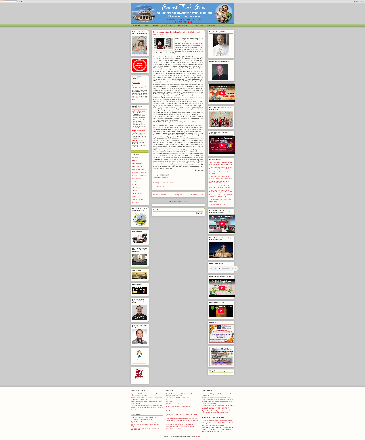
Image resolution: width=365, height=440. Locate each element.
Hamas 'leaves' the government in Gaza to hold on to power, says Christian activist (182, 421)
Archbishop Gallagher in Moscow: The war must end (146, 405)
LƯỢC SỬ (146, 26)
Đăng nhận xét (160, 186)
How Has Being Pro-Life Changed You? (178, 397)
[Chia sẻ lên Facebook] (166, 175)
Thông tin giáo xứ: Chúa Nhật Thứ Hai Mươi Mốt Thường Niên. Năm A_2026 (220, 163)
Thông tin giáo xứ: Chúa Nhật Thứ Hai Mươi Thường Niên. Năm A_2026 (220, 168)
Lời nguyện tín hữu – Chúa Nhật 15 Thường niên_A (217, 423)
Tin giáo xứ (135, 190)
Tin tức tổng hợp (137, 193)
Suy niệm (135, 181)
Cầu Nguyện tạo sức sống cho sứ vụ (213, 425)
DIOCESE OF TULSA (184, 26)
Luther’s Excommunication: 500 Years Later (144, 417)
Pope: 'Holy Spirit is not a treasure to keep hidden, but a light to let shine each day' (147, 394)
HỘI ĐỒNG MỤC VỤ (159, 26)
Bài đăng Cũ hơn (197, 195)
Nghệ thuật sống (137, 178)
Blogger (198, 436)
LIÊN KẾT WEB (211, 26)
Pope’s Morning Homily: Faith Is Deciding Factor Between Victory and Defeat (180, 394)
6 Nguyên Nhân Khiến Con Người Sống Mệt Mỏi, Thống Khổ (219, 181)
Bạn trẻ (134, 160)
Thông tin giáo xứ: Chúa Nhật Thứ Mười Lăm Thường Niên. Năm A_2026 (220, 186)
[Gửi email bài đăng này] (161, 175)
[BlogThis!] (163, 175)
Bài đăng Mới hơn (159, 195)
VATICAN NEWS (198, 26)
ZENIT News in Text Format (174, 404)
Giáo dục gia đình (137, 163)
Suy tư (134, 184)
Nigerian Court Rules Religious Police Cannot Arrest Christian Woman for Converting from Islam (217, 411)
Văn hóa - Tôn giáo (138, 199)
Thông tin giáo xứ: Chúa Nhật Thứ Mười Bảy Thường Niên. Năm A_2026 (220, 177)
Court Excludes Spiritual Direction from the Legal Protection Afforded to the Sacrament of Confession (217, 398)
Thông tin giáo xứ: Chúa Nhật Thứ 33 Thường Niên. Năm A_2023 (220, 195)
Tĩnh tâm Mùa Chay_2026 (217, 204)
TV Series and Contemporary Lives (141, 419)
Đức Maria (135, 202)
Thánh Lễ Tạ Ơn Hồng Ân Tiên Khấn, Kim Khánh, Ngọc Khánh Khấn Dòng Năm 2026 (217, 430)
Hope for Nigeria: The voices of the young (143, 422)
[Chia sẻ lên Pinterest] (168, 175)
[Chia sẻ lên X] (164, 175)
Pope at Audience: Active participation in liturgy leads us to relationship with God (146, 398)
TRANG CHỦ (136, 26)
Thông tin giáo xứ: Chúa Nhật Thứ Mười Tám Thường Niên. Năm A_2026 (220, 191)
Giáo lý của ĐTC (163, 177)
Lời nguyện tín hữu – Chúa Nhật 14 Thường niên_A (217, 427)
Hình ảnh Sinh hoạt (138, 169)
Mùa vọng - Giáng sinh (139, 175)
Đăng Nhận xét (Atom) (181, 201)
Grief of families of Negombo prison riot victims (180, 424)
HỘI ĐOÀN (171, 26)
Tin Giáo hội (136, 187)
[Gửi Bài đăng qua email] (157, 175)
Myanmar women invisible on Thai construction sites (182, 418)
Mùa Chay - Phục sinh (139, 172)
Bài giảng (135, 157)
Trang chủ (178, 195)
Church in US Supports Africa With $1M (178, 406)
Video (134, 196)
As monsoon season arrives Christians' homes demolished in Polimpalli (180, 427)
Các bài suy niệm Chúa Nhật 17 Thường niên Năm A (217, 420)
